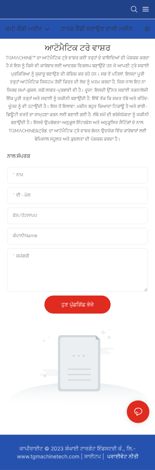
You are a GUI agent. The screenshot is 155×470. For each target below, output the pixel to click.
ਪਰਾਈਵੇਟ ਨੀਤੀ (122, 456)
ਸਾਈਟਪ (93, 456)
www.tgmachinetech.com (49, 456)
